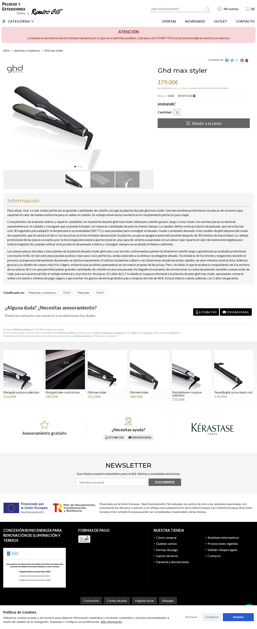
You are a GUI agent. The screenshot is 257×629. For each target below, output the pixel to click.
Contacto (214, 556)
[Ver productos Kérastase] (213, 429)
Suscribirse (165, 482)
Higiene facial (144, 600)
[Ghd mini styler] (149, 369)
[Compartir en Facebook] (227, 60)
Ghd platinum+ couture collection (187, 394)
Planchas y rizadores (114, 332)
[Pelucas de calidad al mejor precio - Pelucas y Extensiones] (32, 8)
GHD (133, 332)
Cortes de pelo (117, 600)
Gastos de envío (167, 556)
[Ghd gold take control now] (65, 369)
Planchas (147, 332)
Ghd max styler (97, 392)
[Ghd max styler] (107, 369)
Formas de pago (167, 550)
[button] (75, 166)
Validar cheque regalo (222, 550)
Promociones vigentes (223, 543)
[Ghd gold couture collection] (23, 369)
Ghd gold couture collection (21, 392)
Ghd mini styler (139, 392)
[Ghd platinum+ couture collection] (191, 369)
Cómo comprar (166, 537)
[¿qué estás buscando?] (180, 8)
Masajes (168, 600)
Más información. (112, 621)
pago (188, 88)
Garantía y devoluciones (172, 562)
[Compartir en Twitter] (232, 60)
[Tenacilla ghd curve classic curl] (234, 369)
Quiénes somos (166, 543)
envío (178, 88)
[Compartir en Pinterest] (242, 60)
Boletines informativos (223, 537)
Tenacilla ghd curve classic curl (233, 392)
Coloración (91, 600)
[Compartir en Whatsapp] (237, 60)
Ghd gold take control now (62, 392)
